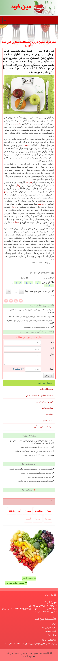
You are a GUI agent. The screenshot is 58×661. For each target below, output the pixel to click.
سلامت (18, 124)
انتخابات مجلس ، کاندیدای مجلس (39, 395)
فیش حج (49, 414)
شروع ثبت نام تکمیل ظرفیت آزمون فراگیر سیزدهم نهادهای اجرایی (31, 311)
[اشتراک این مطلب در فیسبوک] (6, 300)
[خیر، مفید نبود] (8, 291)
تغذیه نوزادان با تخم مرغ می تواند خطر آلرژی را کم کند (34, 451)
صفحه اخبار (28, 578)
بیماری (29, 282)
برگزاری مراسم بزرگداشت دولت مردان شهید (37, 473)
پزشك (12, 510)
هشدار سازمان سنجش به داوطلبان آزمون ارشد (36, 447)
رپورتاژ (37, 518)
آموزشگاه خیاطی (46, 389)
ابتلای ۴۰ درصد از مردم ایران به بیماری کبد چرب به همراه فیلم (31, 316)
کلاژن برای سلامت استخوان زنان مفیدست (38, 327)
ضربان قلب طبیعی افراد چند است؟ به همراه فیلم (35, 481)
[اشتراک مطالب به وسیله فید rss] (11, 300)
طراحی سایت (47, 408)
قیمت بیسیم (48, 420)
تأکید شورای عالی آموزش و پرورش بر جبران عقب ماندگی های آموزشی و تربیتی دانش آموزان (31, 442)
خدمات (16, 222)
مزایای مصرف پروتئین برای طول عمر (40, 477)
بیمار (48, 510)
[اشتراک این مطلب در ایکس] (21, 300)
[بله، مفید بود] (21, 291)
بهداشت (39, 510)
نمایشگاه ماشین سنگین (43, 426)
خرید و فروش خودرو (45, 401)
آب (38, 282)
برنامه (48, 518)
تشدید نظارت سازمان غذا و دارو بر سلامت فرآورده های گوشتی (31, 469)
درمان (29, 182)
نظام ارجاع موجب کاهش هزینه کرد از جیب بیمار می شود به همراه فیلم (30, 322)
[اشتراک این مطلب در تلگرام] (16, 300)
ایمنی (28, 518)
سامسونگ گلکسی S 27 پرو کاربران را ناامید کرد (36, 455)
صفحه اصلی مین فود (15, 583)
